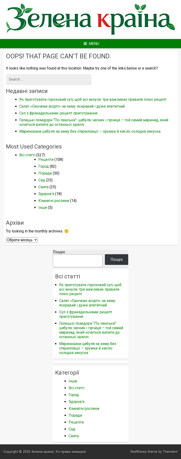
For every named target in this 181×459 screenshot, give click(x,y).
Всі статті (27, 155)
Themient (170, 452)
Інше (42, 207)
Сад (41, 180)
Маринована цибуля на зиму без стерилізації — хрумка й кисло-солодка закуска (89, 131)
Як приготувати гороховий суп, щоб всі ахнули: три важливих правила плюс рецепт (93, 99)
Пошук (59, 252)
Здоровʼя (46, 194)
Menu (94, 43)
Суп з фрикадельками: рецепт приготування (58, 113)
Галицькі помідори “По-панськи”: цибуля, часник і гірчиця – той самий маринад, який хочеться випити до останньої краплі (91, 330)
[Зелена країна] (90, 35)
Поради (45, 173)
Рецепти (45, 159)
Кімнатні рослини (53, 200)
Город (43, 166)
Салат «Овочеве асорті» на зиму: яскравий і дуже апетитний (72, 106)
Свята (43, 187)
